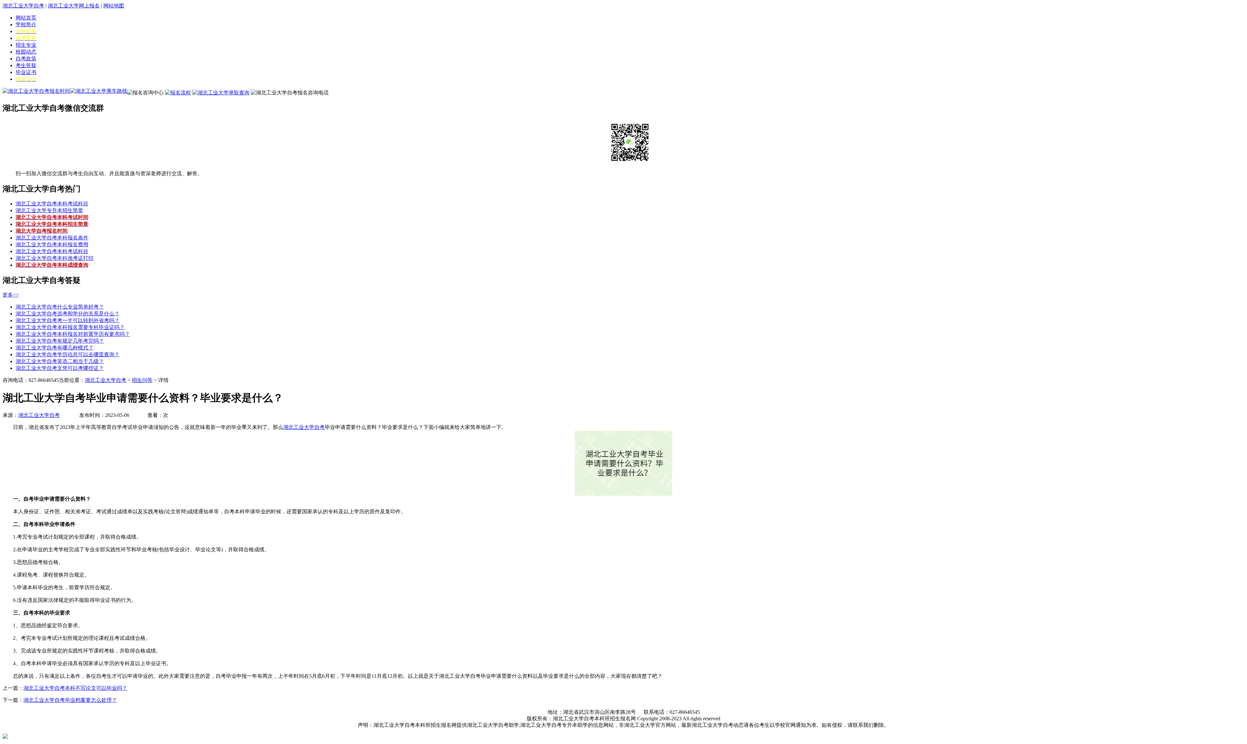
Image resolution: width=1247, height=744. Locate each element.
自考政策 (26, 58)
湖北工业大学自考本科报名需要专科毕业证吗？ (70, 327)
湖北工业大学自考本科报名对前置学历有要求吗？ (73, 334)
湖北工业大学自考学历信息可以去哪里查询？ (68, 354)
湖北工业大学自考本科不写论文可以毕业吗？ (75, 688)
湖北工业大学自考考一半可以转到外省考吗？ (68, 320)
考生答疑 (26, 65)
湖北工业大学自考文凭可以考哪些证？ (60, 368)
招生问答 (142, 380)
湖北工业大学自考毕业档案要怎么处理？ (70, 700)
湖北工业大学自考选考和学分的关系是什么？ (68, 313)
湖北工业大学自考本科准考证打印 (55, 258)
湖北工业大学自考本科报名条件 (52, 237)
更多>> (11, 295)
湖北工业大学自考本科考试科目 (52, 203)
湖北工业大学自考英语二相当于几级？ (60, 361)
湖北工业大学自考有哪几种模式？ (55, 347)
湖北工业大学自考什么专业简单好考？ (60, 307)
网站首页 (26, 17)
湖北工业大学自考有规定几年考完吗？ (60, 341)
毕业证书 (26, 72)
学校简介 (26, 24)
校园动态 (26, 52)
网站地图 (113, 5)
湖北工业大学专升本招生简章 (49, 210)
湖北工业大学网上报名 (74, 5)
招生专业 (26, 45)
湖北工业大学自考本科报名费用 (52, 244)
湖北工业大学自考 (23, 5)
